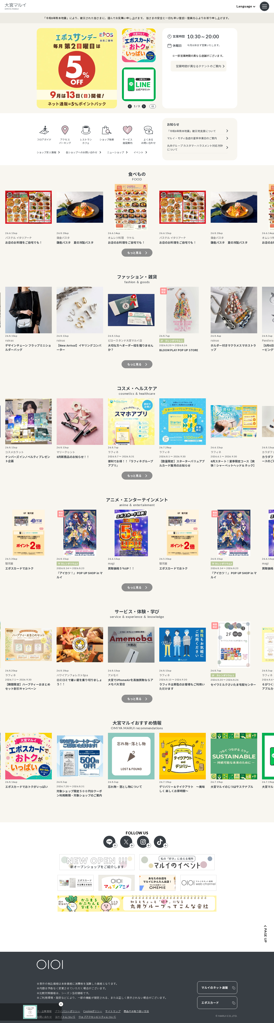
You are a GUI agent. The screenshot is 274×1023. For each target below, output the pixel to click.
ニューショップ (115, 152)
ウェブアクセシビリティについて (97, 1016)
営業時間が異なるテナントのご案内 (198, 66)
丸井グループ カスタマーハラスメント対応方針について (195, 148)
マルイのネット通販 (214, 987)
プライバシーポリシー (67, 1011)
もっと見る (134, 253)
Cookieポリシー (92, 1011)
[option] (77, 68)
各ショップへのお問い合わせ (81, 152)
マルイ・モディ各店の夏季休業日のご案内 (192, 138)
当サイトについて (65, 1016)
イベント (138, 152)
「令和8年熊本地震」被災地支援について (191, 131)
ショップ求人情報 (46, 152)
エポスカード (210, 1003)
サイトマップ (113, 1011)
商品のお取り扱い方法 (136, 1011)
